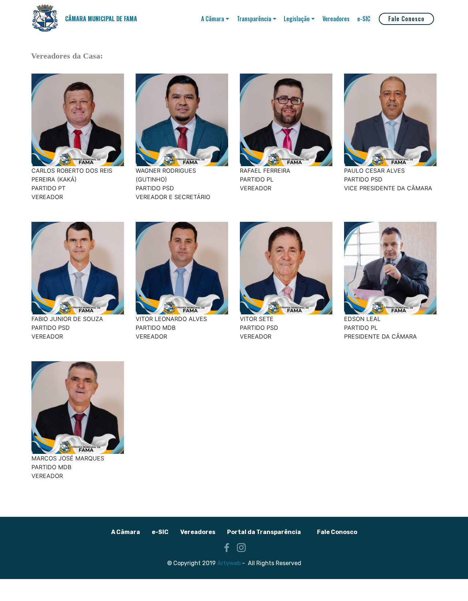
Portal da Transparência (264, 532)
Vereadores (336, 18)
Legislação (297, 18)
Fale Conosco (406, 18)
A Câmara (212, 18)
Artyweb (229, 563)
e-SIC (363, 18)
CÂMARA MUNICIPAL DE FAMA (101, 18)
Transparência (254, 18)
